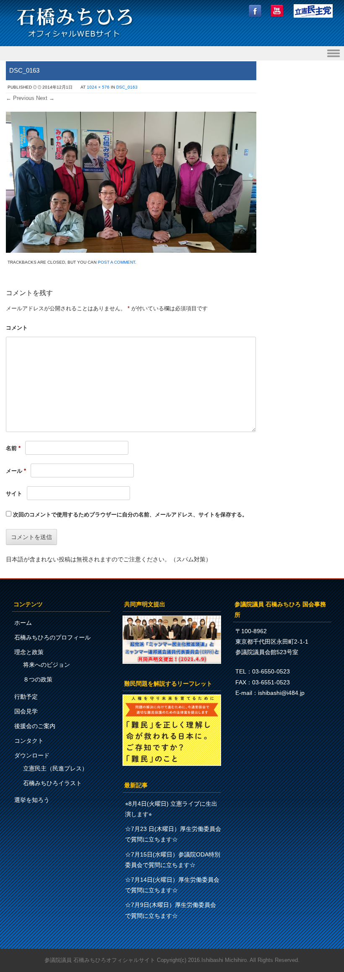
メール (16, 471)
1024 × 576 (98, 87)
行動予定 (26, 696)
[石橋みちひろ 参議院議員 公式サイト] (75, 39)
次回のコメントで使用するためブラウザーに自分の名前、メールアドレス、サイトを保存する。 (130, 514)
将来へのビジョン (46, 664)
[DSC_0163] (131, 250)
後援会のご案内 (34, 726)
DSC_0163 (127, 87)
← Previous (20, 98)
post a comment (116, 262)
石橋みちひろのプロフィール (52, 637)
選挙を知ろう (32, 799)
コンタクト (29, 740)
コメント (17, 328)
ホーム (23, 622)
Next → (45, 98)
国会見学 (26, 711)
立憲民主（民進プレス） (55, 768)
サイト (14, 493)
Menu (172, 53)
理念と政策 (29, 652)
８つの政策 (37, 679)
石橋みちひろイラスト (52, 783)
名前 (13, 448)
